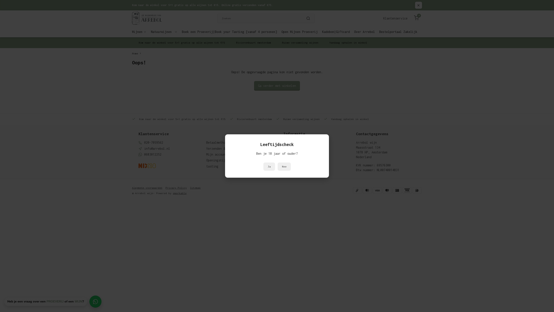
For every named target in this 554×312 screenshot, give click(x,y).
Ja (269, 166)
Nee (284, 166)
